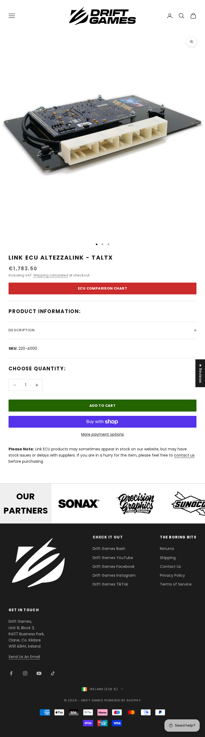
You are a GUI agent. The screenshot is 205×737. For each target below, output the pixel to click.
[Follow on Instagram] (25, 673)
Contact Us (170, 566)
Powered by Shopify (122, 700)
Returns (167, 548)
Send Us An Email (24, 656)
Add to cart (102, 405)
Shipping (168, 557)
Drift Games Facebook (114, 566)
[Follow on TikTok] (53, 673)
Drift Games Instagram (114, 575)
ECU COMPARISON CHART (102, 288)
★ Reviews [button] (200, 373)
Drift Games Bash (109, 548)
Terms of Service (176, 584)
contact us (184, 455)
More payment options (102, 434)
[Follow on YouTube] (39, 673)
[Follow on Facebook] (11, 673)
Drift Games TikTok (110, 584)
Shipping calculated (50, 275)
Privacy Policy (172, 575)
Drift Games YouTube (113, 557)
